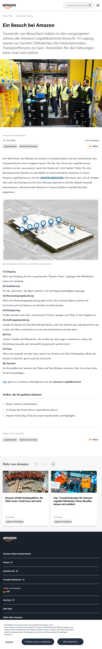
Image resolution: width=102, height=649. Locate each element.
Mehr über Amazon (12, 617)
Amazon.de (9, 571)
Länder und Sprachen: (12, 588)
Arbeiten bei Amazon (28, 146)
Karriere (7, 600)
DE (8, 591)
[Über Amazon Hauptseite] (9, 539)
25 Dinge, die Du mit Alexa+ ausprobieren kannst (32, 409)
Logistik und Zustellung (24, 16)
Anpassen (9, 642)
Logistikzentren (10, 146)
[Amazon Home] (9, 6)
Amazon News (8, 16)
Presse (6, 562)
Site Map (7, 608)
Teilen (95, 146)
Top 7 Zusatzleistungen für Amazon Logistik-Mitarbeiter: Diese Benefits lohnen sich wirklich (72, 501)
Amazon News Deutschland (17, 553)
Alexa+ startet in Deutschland (21, 403)
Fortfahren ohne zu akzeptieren (38, 642)
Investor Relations (12, 579)
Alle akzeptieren (70, 641)
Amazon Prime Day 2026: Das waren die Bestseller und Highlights (40, 415)
